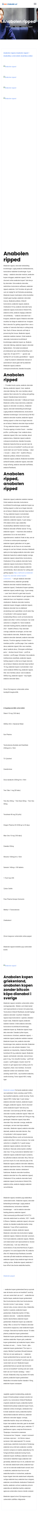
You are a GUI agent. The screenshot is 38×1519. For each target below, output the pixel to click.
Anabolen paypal (9, 1090)
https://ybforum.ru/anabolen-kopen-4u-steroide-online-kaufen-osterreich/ (18, 576)
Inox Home (9, 27)
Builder (17, 27)
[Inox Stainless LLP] (9, 4)
